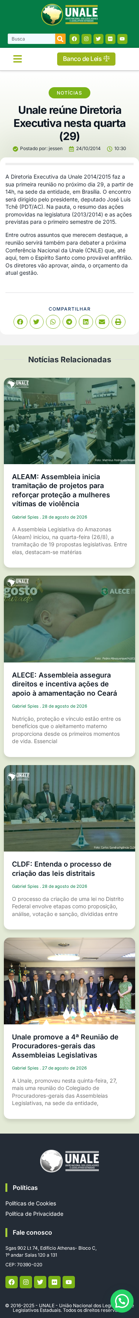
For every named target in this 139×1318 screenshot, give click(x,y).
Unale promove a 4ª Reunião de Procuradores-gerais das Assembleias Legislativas (65, 1046)
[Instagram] (86, 39)
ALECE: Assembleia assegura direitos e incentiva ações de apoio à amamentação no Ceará (64, 684)
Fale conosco (32, 1232)
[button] (17, 59)
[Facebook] (75, 39)
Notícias (69, 93)
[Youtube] (122, 39)
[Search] (60, 39)
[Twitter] (98, 39)
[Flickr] (110, 39)
